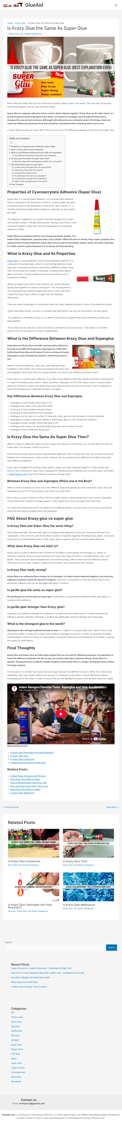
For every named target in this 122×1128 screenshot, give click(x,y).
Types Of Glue (18, 1068)
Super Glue (16, 1063)
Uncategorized (18, 1072)
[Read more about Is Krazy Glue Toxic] (88, 843)
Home (10, 23)
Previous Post (11, 807)
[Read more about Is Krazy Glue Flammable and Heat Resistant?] (33, 886)
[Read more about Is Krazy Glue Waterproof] (88, 886)
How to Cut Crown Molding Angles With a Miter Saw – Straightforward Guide (47, 973)
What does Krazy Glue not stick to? (29, 170)
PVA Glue (15, 1054)
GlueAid (34, 5)
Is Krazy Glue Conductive (22, 759)
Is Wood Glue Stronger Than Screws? (29, 987)
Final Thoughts (17, 184)
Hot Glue (15, 1035)
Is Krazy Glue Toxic (19, 756)
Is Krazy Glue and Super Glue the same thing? (33, 167)
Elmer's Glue (17, 1017)
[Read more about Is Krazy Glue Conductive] (33, 843)
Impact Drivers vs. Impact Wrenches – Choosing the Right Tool (41, 968)
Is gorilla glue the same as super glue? (30, 176)
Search (8, 942)
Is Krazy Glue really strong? (26, 173)
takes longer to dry (18, 474)
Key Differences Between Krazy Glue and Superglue (35, 155)
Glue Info (12, 911)
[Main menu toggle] (116, 5)
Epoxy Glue (16, 1022)
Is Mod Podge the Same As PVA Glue (28, 762)
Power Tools (17, 1049)
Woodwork (16, 1081)
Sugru (14, 1058)
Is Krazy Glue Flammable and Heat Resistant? (32, 752)
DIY (13, 1012)
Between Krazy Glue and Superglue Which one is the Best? (38, 161)
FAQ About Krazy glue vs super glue (26, 164)
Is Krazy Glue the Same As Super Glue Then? (30, 158)
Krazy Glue (20, 23)
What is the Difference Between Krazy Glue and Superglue (36, 152)
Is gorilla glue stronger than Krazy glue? (31, 178)
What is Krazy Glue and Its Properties (27, 149)
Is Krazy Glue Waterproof (79, 904)
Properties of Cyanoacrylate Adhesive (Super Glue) (33, 146)
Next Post (113, 807)
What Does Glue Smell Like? (24, 982)
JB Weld (15, 1040)
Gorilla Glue (16, 1031)
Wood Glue (16, 1077)
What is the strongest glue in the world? (31, 181)
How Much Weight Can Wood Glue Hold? (30, 977)
